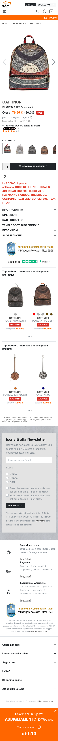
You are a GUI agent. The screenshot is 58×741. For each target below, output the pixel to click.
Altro (12, 481)
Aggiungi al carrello (34, 166)
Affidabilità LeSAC (13, 689)
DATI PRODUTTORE (14, 220)
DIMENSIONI (9, 215)
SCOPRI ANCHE (12, 235)
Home (5, 23)
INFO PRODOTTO (12, 209)
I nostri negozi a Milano (15, 653)
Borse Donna (19, 23)
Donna (14, 478)
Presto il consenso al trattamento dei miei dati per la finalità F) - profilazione (30, 497)
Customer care (11, 644)
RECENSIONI (10, 230)
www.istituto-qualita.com (38, 631)
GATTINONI (36, 23)
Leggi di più (25, 559)
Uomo (13, 474)
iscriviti (15, 505)
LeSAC (6, 671)
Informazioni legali (46, 701)
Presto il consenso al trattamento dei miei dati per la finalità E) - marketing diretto (30, 490)
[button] (54, 62)
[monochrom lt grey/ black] (32, 149)
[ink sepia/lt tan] (20, 149)
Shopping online (12, 680)
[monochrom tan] (44, 149)
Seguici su (8, 662)
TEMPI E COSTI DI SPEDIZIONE (20, 225)
